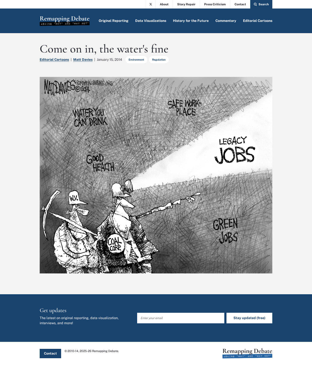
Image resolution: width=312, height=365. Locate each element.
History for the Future (191, 21)
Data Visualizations (150, 21)
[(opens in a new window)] (150, 4)
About (164, 4)
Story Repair (186, 4)
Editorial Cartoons (257, 21)
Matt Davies (83, 60)
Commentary (225, 21)
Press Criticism (215, 4)
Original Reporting (113, 21)
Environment (136, 59)
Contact (240, 4)
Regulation (159, 59)
